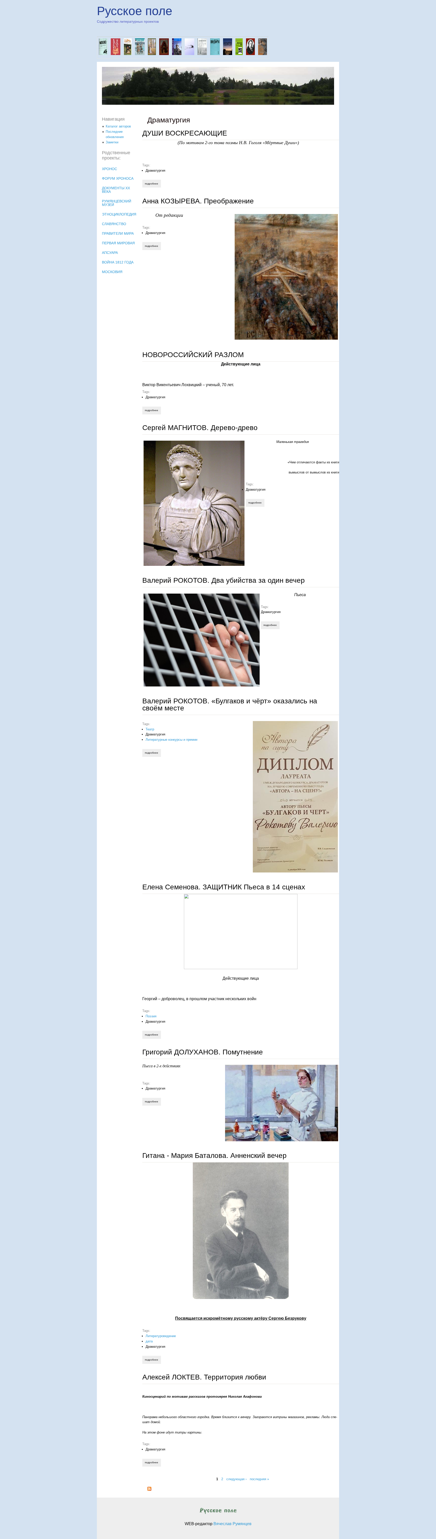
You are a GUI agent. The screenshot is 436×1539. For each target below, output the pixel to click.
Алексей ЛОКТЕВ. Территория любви (204, 1377)
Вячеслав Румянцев (232, 1524)
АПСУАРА (110, 253)
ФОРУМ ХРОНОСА (117, 178)
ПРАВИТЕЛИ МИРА (118, 233)
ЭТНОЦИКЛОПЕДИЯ (119, 214)
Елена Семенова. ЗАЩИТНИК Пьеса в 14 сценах (223, 887)
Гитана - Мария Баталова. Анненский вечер (214, 1155)
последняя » (259, 1479)
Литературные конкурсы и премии (171, 739)
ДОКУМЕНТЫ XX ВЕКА (116, 190)
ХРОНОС (109, 169)
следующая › (236, 1479)
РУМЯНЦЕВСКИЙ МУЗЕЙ (116, 203)
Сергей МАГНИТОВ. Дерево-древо (200, 428)
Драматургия (155, 170)
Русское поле (134, 11)
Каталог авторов (118, 126)
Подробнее (153, 183)
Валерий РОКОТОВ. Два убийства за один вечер (223, 580)
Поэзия (151, 1016)
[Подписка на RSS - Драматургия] (149, 1489)
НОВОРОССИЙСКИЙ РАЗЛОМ (193, 355)
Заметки (112, 142)
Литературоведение (161, 1336)
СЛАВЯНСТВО (114, 224)
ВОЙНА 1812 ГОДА (117, 262)
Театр (150, 729)
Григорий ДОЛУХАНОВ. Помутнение (202, 1052)
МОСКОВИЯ (112, 272)
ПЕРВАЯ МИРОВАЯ (118, 243)
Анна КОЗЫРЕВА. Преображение (198, 201)
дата (149, 1341)
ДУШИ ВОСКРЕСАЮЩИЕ (184, 133)
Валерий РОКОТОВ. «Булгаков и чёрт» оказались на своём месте (229, 704)
